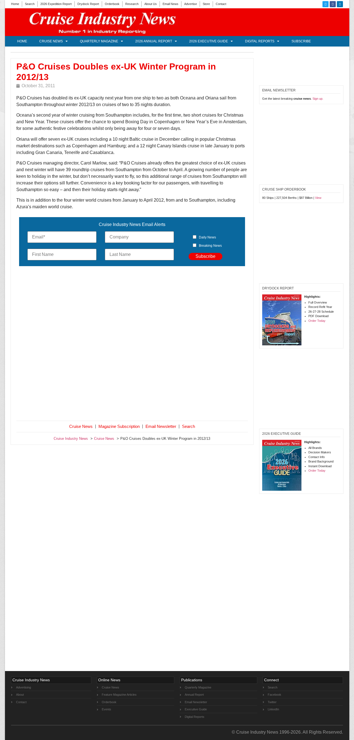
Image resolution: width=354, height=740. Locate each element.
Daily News (207, 237)
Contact (221, 4)
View (318, 197)
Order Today (317, 320)
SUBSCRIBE (301, 41)
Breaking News (210, 246)
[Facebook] (333, 4)
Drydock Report (88, 4)
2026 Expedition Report (56, 4)
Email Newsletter (160, 426)
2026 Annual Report (153, 41)
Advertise (190, 4)
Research (132, 4)
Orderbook (112, 4)
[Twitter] (325, 4)
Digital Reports (259, 41)
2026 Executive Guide (208, 41)
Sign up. (318, 98)
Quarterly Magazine (99, 41)
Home (15, 4)
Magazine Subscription (119, 426)
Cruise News (51, 41)
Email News (170, 4)
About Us (150, 4)
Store (206, 4)
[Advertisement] (132, 344)
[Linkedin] (340, 4)
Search (30, 4)
